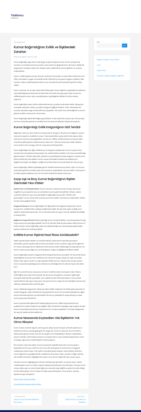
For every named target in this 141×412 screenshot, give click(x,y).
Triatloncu (17, 15)
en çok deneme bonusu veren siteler (27, 384)
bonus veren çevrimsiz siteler (25, 379)
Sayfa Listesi (101, 70)
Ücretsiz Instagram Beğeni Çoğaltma (110, 76)
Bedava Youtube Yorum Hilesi (108, 59)
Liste (98, 65)
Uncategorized (19, 42)
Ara (98, 42)
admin (24, 57)
